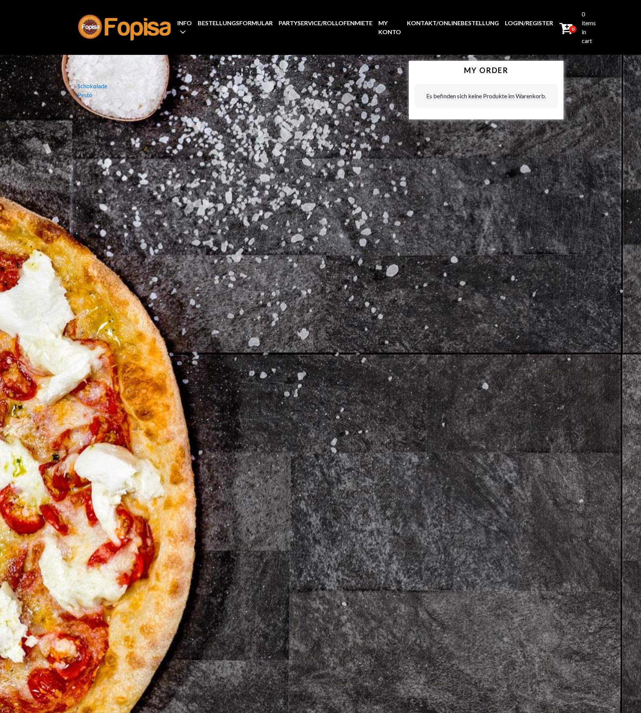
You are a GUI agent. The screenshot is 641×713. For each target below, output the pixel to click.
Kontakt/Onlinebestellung (453, 22)
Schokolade (92, 85)
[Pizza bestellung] (124, 27)
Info (184, 22)
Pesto (85, 94)
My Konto (389, 27)
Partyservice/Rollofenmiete (325, 22)
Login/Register (529, 22)
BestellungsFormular (235, 22)
